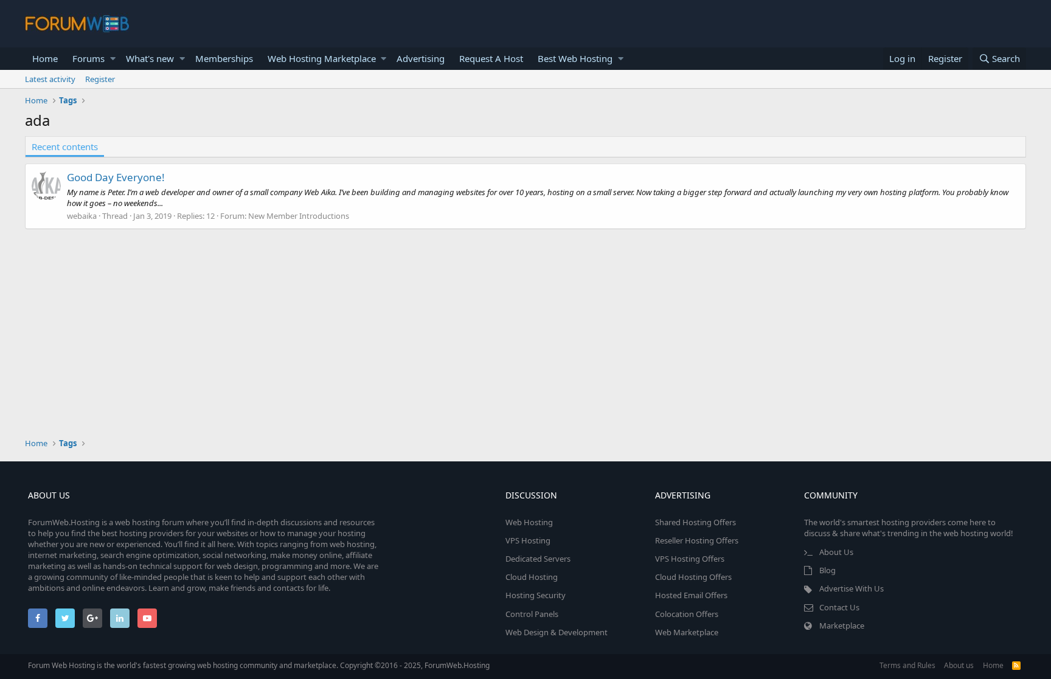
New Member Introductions (298, 215)
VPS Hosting (527, 540)
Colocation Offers (686, 613)
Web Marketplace (686, 632)
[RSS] (1016, 665)
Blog (827, 570)
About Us (836, 551)
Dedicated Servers (538, 558)
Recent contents (65, 146)
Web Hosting (529, 522)
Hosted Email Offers (691, 595)
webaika (82, 215)
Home (45, 58)
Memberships (224, 58)
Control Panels (531, 613)
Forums (88, 58)
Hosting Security (535, 595)
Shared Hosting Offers (695, 522)
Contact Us (839, 607)
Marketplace (841, 625)
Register (100, 79)
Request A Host (491, 58)
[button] (113, 58)
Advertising (421, 58)
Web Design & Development (556, 632)
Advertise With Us (851, 588)
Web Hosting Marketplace (322, 58)
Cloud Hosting (531, 576)
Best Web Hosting (575, 58)
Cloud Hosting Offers (693, 576)
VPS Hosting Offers (689, 558)
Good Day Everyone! (116, 177)
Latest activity (50, 79)
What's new (150, 58)
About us (959, 665)
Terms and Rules (907, 665)
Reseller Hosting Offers (696, 540)
